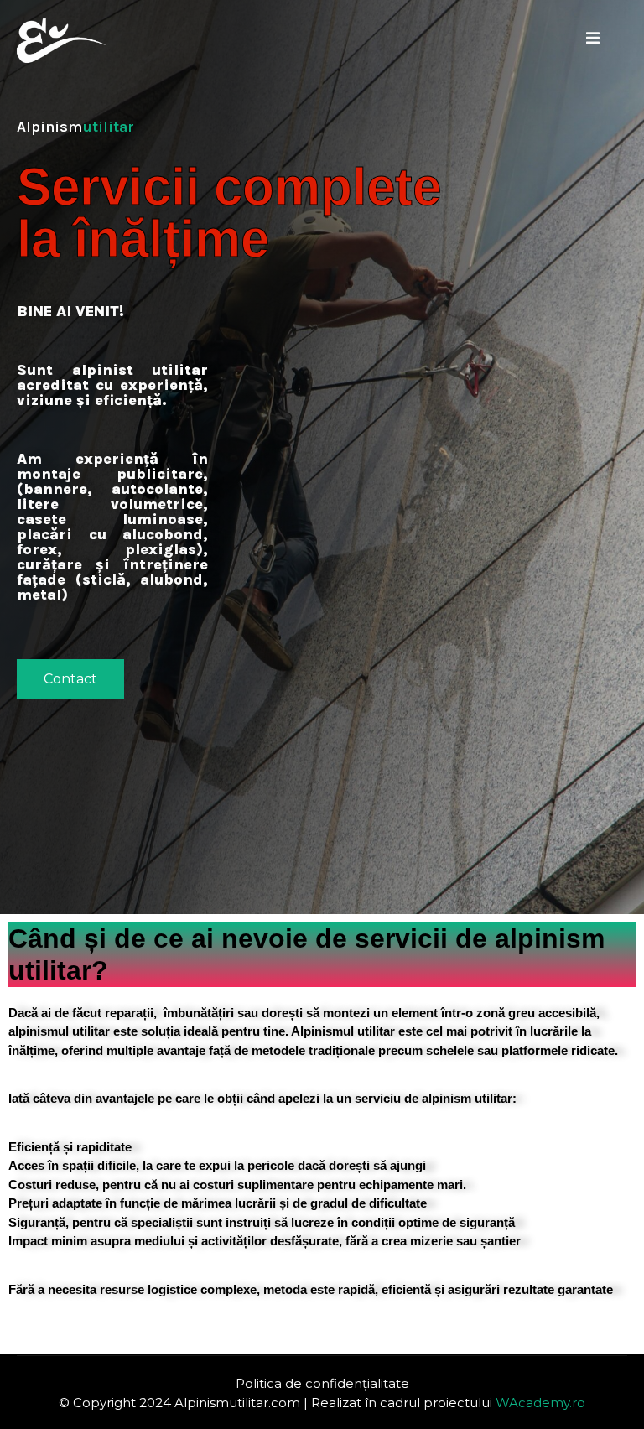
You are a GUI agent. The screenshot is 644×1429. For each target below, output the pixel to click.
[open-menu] (592, 41)
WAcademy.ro (540, 1403)
